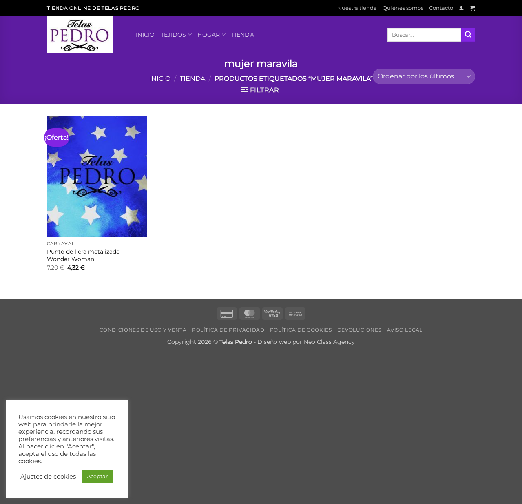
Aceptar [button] (97, 476)
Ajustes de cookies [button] (48, 476)
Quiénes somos (403, 8)
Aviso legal (405, 330)
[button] (461, 8)
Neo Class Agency (329, 342)
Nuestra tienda (357, 8)
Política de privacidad (228, 330)
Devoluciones (359, 330)
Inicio (145, 34)
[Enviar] (468, 35)
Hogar (208, 34)
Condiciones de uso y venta (143, 330)
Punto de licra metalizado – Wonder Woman (85, 255)
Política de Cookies (301, 330)
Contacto (441, 8)
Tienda (242, 34)
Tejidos (173, 34)
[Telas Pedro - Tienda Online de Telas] (85, 34)
